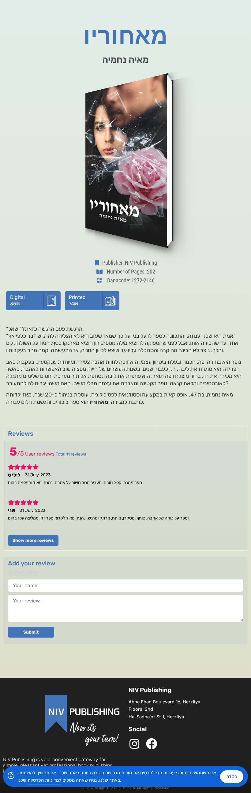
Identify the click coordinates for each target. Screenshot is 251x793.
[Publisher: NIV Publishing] (98, 263)
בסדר (232, 776)
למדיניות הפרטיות (44, 780)
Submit (31, 632)
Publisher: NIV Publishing (129, 262)
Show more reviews (33, 540)
